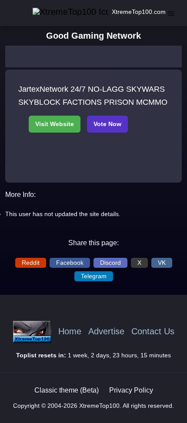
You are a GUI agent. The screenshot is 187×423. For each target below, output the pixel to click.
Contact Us (152, 331)
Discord (110, 262)
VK (162, 262)
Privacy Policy (131, 390)
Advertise (106, 331)
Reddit (31, 262)
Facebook (69, 262)
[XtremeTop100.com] (61, 12)
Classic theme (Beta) (66, 390)
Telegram (94, 276)
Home (69, 331)
